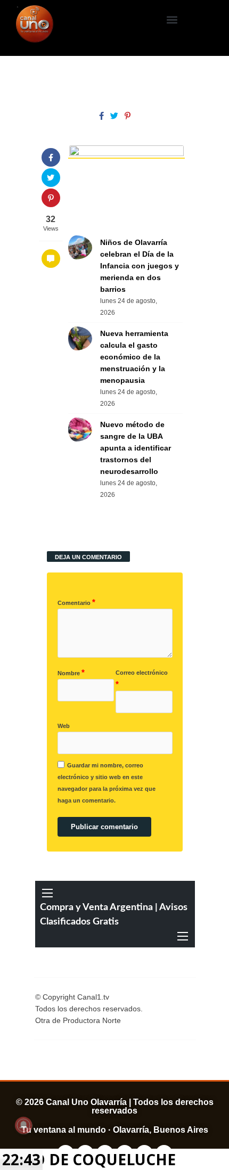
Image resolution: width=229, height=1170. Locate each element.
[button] (172, 19)
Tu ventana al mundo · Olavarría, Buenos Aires (114, 1129)
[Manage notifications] (23, 1125)
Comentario (76, 602)
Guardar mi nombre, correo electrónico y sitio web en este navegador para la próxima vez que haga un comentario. (107, 783)
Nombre (71, 672)
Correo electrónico (142, 679)
